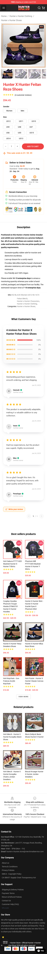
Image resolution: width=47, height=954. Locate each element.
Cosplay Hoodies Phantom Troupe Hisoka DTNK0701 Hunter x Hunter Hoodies (10, 606)
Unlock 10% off (5, 942)
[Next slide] (42, 45)
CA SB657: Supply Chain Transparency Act (19, 878)
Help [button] (42, 951)
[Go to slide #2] (21, 74)
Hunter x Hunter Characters (28, 301)
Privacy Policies (8, 870)
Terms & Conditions (9, 867)
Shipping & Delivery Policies (13, 890)
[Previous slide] (5, 45)
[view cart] (43, 7)
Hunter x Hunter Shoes (11, 20)
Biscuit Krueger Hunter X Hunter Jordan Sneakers (34, 774)
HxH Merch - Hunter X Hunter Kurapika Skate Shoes (12, 737)
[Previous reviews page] (29, 516)
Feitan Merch (22, 298)
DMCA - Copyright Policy (11, 874)
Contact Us (6, 901)
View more (24, 697)
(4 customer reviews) (23, 95)
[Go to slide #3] (34, 74)
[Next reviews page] (41, 516)
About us (5, 863)
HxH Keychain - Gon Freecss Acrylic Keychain (11, 681)
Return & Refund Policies (12, 897)
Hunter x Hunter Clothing (21, 16)
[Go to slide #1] (7, 74)
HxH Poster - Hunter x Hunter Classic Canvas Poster (34, 681)
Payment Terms (8, 893)
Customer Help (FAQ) (10, 904)
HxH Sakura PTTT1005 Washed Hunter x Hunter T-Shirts (12, 564)
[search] (39, 7)
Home (4, 16)
